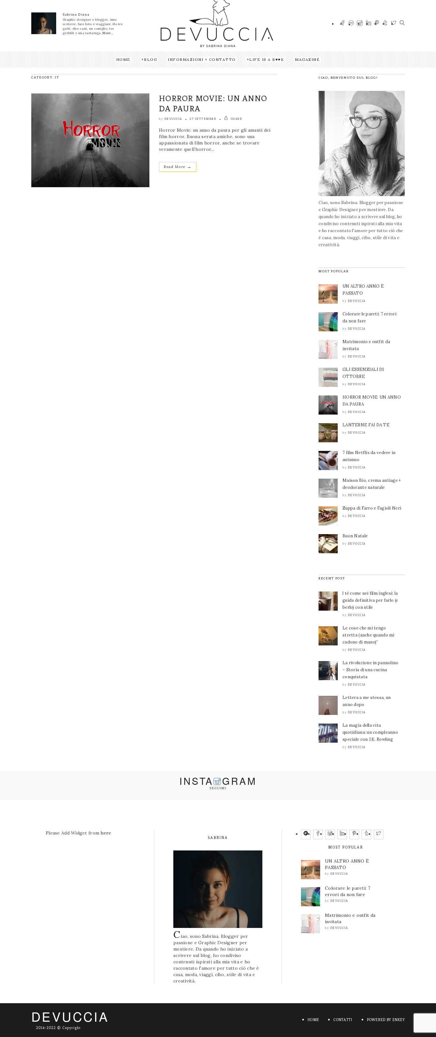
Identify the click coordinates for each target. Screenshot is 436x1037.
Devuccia (173, 119)
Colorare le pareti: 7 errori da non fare (347, 891)
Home (123, 59)
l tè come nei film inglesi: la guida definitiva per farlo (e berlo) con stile (370, 600)
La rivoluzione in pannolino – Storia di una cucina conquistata (370, 670)
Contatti (342, 1020)
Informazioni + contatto (202, 59)
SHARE (235, 119)
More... (107, 33)
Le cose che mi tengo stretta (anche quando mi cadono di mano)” (368, 635)
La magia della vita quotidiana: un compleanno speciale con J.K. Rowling (370, 732)
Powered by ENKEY (386, 1020)
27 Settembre (203, 119)
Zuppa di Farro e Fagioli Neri (371, 508)
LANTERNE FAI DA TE (365, 425)
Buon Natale (355, 536)
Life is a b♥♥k (266, 59)
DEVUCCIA (70, 1016)
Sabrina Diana (76, 14)
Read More (178, 166)
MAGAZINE (307, 59)
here (106, 833)
